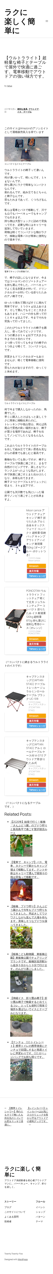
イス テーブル (24, 111)
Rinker (38, 558)
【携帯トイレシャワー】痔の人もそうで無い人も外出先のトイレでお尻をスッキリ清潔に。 (13, 1116)
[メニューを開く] (47, 21)
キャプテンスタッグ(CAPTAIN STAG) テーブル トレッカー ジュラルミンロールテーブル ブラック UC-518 (35, 687)
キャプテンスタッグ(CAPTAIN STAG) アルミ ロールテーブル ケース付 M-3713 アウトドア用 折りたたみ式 (36, 751)
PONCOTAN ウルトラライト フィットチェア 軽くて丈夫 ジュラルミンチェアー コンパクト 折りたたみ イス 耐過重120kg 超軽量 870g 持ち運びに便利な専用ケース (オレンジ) (36, 609)
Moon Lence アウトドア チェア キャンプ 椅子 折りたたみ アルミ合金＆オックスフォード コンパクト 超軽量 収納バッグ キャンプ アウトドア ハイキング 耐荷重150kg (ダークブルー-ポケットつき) (36, 532)
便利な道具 (22, 109)
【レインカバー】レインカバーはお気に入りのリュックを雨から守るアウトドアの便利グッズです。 (37, 1114)
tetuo (9, 85)
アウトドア (34, 109)
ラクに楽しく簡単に (19, 21)
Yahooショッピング (37, 576)
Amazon (33, 566)
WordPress (23, 1259)
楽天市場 (34, 571)
